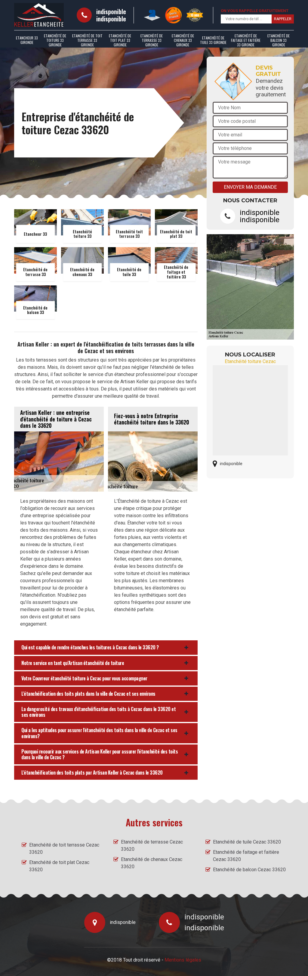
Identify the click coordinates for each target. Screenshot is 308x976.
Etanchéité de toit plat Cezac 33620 (59, 865)
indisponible (111, 11)
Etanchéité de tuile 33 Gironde (213, 40)
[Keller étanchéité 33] (39, 15)
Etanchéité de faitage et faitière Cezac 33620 (246, 855)
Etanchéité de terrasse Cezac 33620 (152, 845)
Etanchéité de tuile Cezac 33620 (247, 842)
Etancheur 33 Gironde (27, 40)
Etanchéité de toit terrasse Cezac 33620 (64, 848)
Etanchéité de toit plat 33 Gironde (120, 40)
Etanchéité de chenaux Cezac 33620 (151, 862)
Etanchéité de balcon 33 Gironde (278, 40)
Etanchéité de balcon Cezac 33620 (249, 869)
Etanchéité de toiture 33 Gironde (55, 40)
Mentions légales (183, 960)
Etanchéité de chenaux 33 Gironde (183, 40)
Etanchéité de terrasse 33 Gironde (151, 40)
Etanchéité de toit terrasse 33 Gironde (87, 40)
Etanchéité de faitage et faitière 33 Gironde (245, 40)
